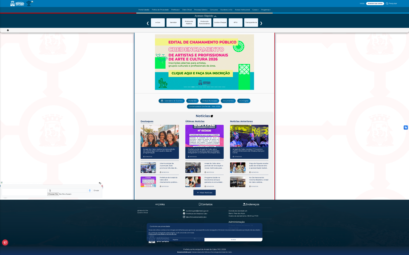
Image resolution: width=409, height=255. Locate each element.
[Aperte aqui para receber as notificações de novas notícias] (211, 116)
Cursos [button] (254, 10)
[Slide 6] (204, 87)
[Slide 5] (200, 87)
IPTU (235, 22)
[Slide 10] (219, 87)
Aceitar (233, 239)
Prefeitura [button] (175, 10)
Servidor (173, 22)
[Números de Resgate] (5, 242)
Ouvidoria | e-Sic (226, 10)
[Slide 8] (212, 87)
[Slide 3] (193, 87)
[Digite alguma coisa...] (24, 192)
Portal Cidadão (143, 10)
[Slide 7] (208, 87)
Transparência (251, 22)
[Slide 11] (223, 87)
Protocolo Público (189, 22)
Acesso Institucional (242, 10)
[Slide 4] (196, 87)
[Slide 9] (216, 87)
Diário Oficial (187, 10)
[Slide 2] (189, 87)
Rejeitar (175, 239)
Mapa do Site (143, 210)
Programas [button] (265, 10)
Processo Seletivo (200, 10)
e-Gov (158, 22)
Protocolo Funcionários (204, 22)
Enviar (96, 190)
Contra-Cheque (220, 22)
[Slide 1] (185, 87)
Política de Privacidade (160, 10)
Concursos (214, 10)
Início (362, 3)
